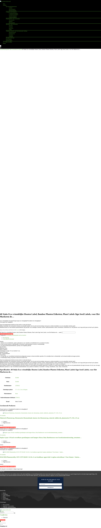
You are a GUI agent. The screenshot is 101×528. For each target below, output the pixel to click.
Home (1, 49)
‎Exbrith (17, 377)
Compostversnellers (13, 14)
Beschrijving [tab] (6, 337)
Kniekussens (12, 33)
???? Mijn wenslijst (7, 42)
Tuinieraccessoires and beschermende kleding (16, 31)
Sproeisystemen (12, 10)
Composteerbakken (13, 13)
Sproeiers (11, 28)
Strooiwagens (9, 40)
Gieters (10, 7)
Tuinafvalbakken (13, 16)
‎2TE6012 (17, 385)
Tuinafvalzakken (13, 17)
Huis (4, 4)
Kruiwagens (9, 39)
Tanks (10, 29)
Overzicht (5, 494)
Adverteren (5, 498)
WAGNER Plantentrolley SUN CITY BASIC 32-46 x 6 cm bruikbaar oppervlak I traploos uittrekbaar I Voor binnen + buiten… (40, 457)
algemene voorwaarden (8, 506)
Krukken (11, 35)
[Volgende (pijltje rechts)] (2, 524)
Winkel (4, 5)
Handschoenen (12, 32)
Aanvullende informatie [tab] (8, 339)
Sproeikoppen (12, 9)
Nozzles (11, 25)
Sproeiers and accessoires (12, 24)
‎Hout (16, 393)
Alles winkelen (6, 495)
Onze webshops (6, 499)
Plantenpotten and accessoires (13, 18)
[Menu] (0, 46)
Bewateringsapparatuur (11, 6)
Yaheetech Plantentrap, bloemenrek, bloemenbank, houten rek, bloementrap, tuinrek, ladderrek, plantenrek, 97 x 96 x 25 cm (39, 418)
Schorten (11, 36)
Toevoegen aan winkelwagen (6, 333)
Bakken (10, 21)
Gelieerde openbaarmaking (9, 507)
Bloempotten (12, 22)
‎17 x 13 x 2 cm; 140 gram (21, 389)
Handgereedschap (10, 37)
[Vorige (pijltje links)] (0, 524)
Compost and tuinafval (11, 12)
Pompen (11, 27)
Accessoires (11, 20)
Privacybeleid (6, 504)
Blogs (4, 43)
